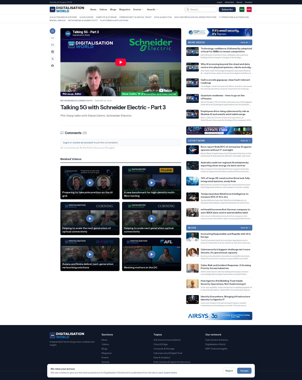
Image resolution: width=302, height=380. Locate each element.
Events (137, 9)
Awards (151, 9)
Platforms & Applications (114, 20)
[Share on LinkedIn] (52, 52)
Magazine (124, 9)
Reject (229, 370)
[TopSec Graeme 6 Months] (219, 32)
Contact (248, 2)
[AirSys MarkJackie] (219, 316)
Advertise (229, 2)
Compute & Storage (106, 17)
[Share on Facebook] (52, 66)
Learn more (170, 372)
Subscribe (227, 9)
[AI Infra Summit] (219, 130)
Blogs (113, 9)
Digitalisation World (215, 344)
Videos (103, 9)
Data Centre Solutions (216, 339)
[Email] (52, 45)
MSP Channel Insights (216, 348)
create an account (83, 142)
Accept (244, 370)
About (239, 2)
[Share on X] (52, 59)
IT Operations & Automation (234, 17)
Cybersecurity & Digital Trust (135, 17)
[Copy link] (52, 38)
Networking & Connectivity (83, 20)
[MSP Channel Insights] (249, 9)
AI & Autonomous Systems (63, 17)
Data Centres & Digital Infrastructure (195, 17)
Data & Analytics (163, 17)
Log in (219, 2)
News (93, 9)
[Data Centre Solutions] (242, 9)
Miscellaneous (58, 20)
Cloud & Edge (86, 17)
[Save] (52, 31)
